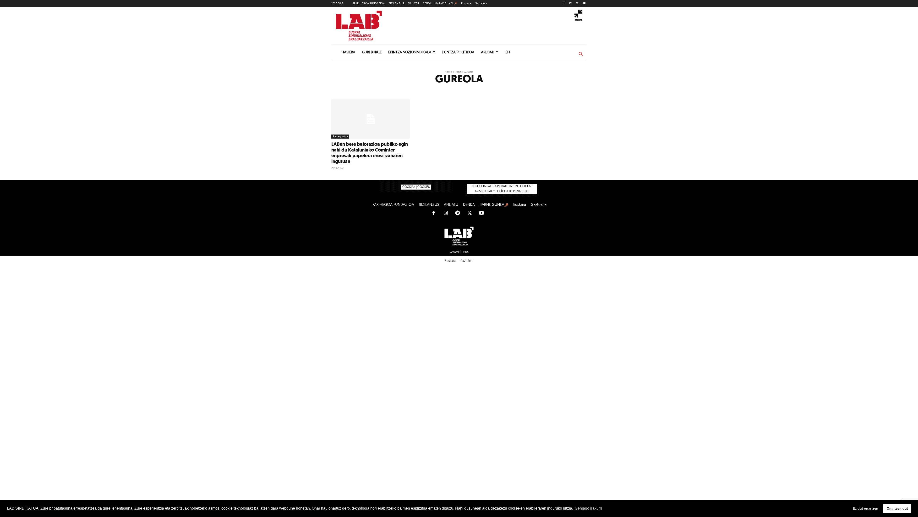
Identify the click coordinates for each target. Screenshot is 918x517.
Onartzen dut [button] (897, 508)
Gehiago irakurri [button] (588, 508)
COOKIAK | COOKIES (416, 187)
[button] (581, 54)
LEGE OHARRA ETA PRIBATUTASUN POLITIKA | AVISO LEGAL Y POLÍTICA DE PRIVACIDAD (502, 189)
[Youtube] (584, 3)
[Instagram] (571, 3)
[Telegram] (457, 213)
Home (448, 71)
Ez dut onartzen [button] (865, 508)
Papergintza (340, 136)
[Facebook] (564, 3)
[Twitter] (577, 3)
